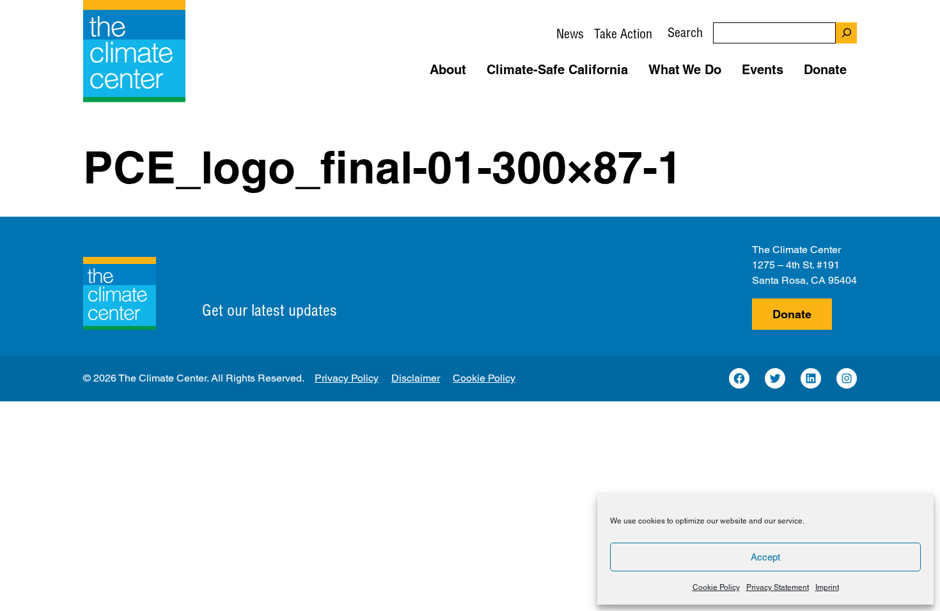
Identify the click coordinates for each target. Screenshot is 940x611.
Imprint (827, 587)
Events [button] (762, 69)
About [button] (448, 69)
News (570, 34)
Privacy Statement (777, 587)
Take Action (623, 34)
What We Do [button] (684, 69)
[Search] (846, 32)
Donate (791, 314)
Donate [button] (825, 69)
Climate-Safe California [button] (557, 69)
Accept (765, 557)
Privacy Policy (347, 378)
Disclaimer (415, 378)
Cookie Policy (716, 587)
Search (685, 32)
